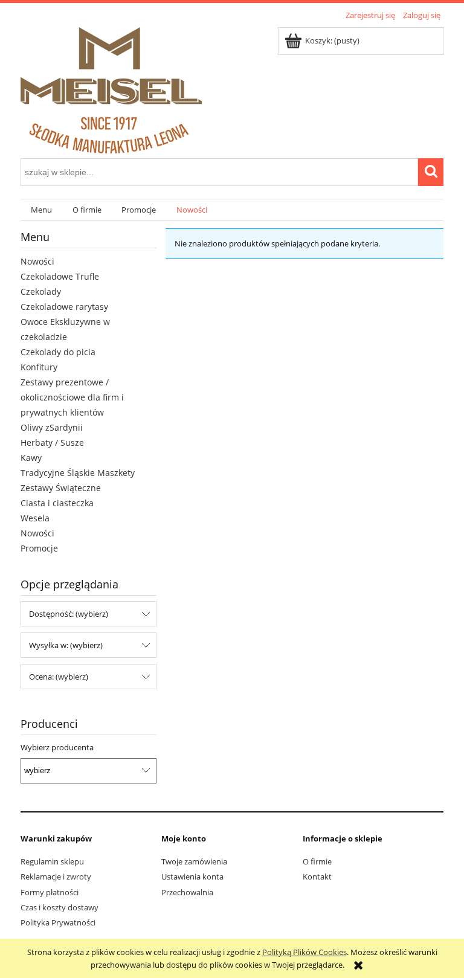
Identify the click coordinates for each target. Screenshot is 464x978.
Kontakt (317, 876)
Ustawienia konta (192, 876)
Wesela (35, 518)
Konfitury (39, 367)
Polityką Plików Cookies (304, 952)
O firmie (317, 861)
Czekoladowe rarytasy (64, 306)
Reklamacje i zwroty (56, 876)
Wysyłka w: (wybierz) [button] (66, 645)
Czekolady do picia (58, 352)
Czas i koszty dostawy (59, 907)
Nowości (37, 261)
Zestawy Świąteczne (61, 488)
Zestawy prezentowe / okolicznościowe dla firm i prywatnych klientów (72, 397)
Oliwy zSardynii (52, 427)
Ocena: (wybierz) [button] (58, 676)
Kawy (31, 457)
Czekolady (41, 291)
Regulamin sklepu (52, 861)
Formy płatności (50, 892)
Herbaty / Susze (52, 442)
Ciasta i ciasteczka (57, 503)
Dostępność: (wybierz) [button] (68, 613)
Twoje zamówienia (194, 861)
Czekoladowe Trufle (60, 276)
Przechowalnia (187, 892)
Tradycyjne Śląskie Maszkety (78, 472)
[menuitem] (41, 209)
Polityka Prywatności (58, 922)
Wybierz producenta (57, 747)
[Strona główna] (111, 88)
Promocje (39, 548)
